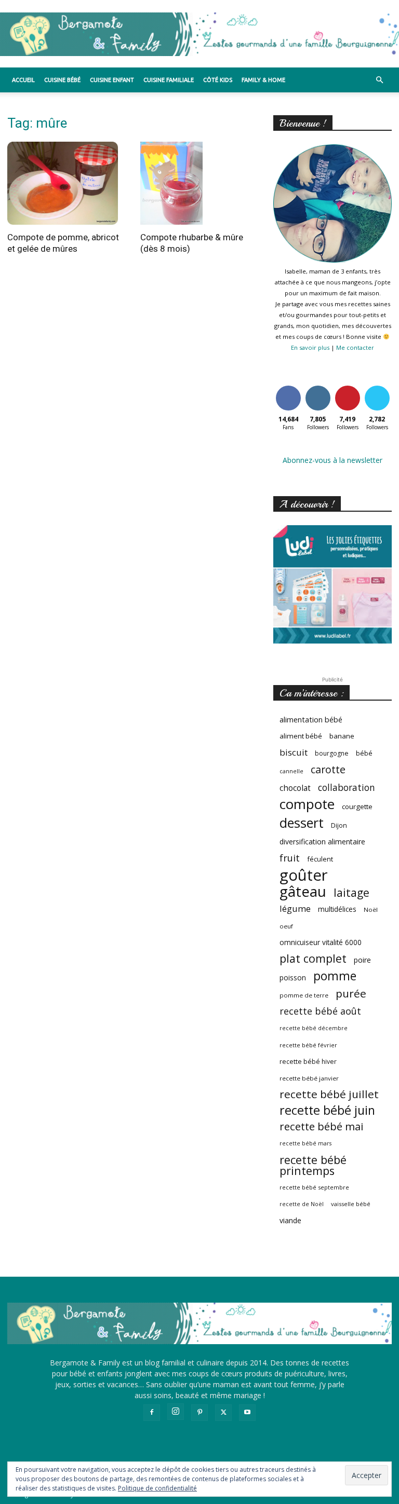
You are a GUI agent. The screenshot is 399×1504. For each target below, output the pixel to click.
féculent (320, 859)
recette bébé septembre (314, 1187)
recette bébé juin (327, 1110)
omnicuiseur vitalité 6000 (321, 942)
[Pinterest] (199, 1412)
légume (295, 908)
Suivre (317, 387)
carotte (328, 769)
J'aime (288, 387)
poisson (293, 977)
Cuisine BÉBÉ (62, 80)
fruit (290, 857)
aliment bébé (301, 736)
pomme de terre (304, 995)
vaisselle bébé (350, 1204)
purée (351, 993)
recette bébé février (308, 1045)
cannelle (291, 771)
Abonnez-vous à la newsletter (332, 460)
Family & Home (263, 80)
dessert (302, 822)
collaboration (346, 787)
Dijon (339, 825)
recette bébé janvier (309, 1078)
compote (307, 804)
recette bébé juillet (329, 1094)
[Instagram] (175, 1411)
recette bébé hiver (308, 1061)
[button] (379, 80)
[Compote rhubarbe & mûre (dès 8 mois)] (199, 183)
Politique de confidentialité (157, 1488)
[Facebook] (151, 1412)
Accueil (23, 80)
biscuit (294, 752)
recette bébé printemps (313, 1165)
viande (290, 1220)
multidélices (337, 909)
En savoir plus (310, 347)
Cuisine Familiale (168, 80)
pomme (334, 975)
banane (341, 736)
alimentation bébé (311, 719)
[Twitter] (223, 1412)
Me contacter (355, 347)
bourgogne (332, 753)
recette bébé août (320, 1011)
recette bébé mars (305, 1143)
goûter (304, 875)
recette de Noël (302, 1204)
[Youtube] (247, 1412)
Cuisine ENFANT (112, 80)
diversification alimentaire (322, 841)
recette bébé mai (321, 1126)
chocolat (295, 788)
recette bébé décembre (314, 1028)
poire (362, 960)
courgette (357, 806)
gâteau (303, 891)
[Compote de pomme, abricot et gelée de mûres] (66, 183)
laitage (351, 892)
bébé (364, 753)
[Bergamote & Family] (199, 34)
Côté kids (217, 80)
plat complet (313, 958)
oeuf (286, 926)
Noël (371, 909)
